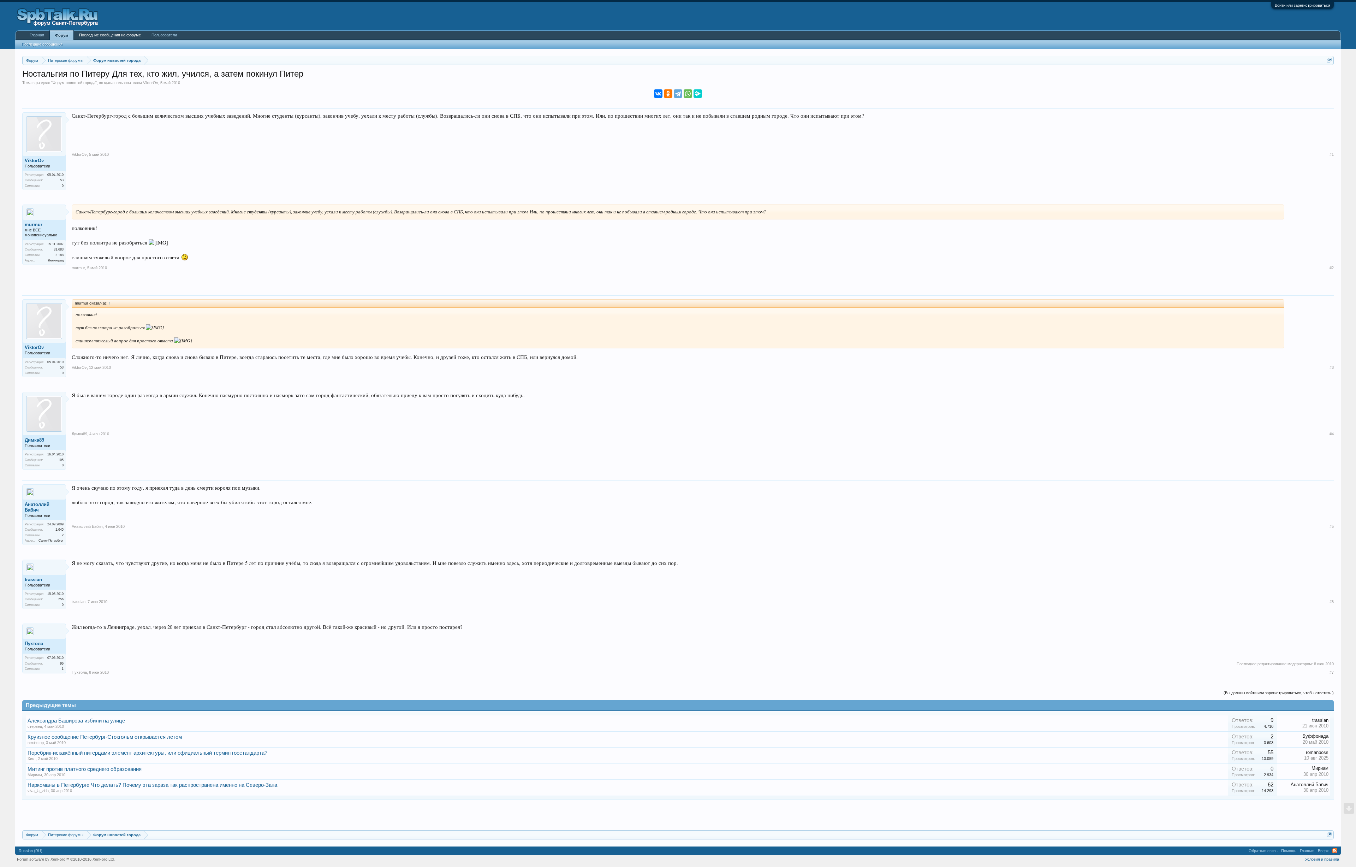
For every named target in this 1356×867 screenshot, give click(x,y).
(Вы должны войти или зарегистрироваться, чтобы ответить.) (1279, 693)
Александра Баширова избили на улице (76, 721)
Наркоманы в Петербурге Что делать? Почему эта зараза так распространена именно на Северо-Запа (152, 785)
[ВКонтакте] (658, 93)
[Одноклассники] (668, 93)
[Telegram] (678, 93)
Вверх (1323, 851)
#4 (1332, 434)
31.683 (59, 249)
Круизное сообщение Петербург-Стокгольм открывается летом (105, 737)
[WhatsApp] (688, 93)
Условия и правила (1322, 859)
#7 (1332, 672)
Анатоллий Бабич (37, 507)
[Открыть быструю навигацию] (1329, 60)
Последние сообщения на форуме (110, 35)
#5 (1332, 526)
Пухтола (34, 643)
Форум (61, 35)
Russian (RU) (30, 851)
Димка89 (34, 440)
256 (61, 599)
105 (61, 460)
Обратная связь (1263, 851)
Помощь (1288, 851)
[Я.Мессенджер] (698, 93)
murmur (33, 224)
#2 (1332, 268)
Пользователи (164, 35)
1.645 (59, 529)
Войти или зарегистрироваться (1302, 5)
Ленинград (56, 260)
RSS (1334, 850)
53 (62, 180)
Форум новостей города (74, 83)
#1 (1332, 154)
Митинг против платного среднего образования (85, 769)
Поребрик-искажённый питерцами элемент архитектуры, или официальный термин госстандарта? (147, 753)
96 (62, 663)
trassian (33, 579)
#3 (1332, 367)
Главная (37, 35)
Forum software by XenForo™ (66, 859)
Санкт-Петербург (51, 540)
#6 (1332, 602)
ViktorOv (150, 83)
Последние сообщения (42, 44)
